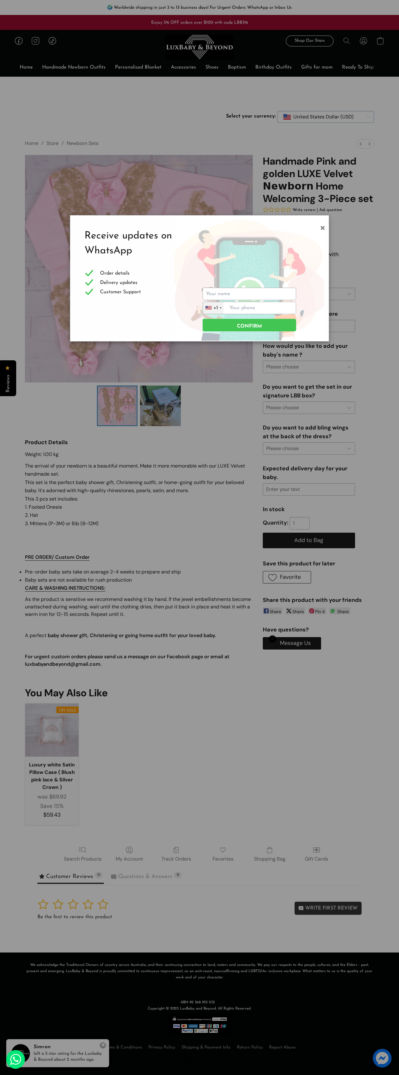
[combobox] (213, 308)
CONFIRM (249, 326)
